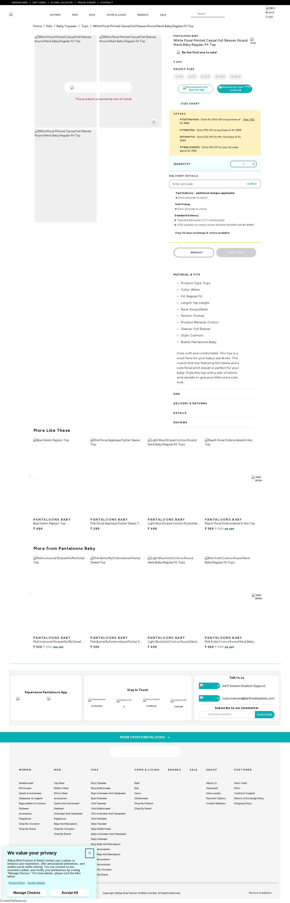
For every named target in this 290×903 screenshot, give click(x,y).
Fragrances (25, 818)
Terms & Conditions (260, 892)
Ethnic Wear (61, 793)
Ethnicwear (25, 788)
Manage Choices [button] (26, 893)
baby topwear (67, 26)
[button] (89, 853)
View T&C (249, 119)
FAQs (237, 788)
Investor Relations (216, 803)
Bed (136, 788)
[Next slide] (257, 478)
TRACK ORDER (86, 2)
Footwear (24, 808)
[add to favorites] (78, 514)
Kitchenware (141, 798)
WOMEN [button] (55, 14)
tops (85, 26)
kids (49, 26)
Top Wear (59, 783)
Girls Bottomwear (100, 808)
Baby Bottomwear (101, 828)
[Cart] (254, 13)
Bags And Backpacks (65, 823)
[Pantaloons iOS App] (30, 701)
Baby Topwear (99, 823)
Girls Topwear (98, 803)
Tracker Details (36, 882)
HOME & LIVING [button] (116, 14)
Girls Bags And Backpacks (105, 854)
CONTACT (106, 2)
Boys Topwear (98, 783)
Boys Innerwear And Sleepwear (108, 793)
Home (37, 26)
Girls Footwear (99, 818)
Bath (137, 783)
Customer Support (244, 793)
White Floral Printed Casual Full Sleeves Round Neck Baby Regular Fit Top (143, 26)
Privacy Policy (16, 882)
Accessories (25, 813)
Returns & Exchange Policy (249, 798)
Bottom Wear (61, 788)
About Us (211, 783)
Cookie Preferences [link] (13, 901)
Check (252, 183)
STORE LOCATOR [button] (62, 2)
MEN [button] (75, 14)
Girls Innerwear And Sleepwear (108, 813)
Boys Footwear (99, 798)
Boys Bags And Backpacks (105, 844)
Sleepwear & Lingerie (30, 798)
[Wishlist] (230, 14)
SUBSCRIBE (265, 714)
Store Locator (213, 793)
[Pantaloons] (17, 15)
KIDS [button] (92, 14)
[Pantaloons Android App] (61, 701)
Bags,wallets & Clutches (32, 803)
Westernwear (26, 783)
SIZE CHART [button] (190, 103)
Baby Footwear (99, 839)
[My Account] (242, 13)
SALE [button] (163, 14)
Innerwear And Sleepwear (68, 813)
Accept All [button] (70, 893)
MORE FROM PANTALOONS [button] (145, 737)
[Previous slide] (33, 478)
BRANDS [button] (143, 14)
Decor (137, 793)
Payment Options (216, 798)
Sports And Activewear (66, 803)
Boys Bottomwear (101, 788)
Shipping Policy (243, 803)
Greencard (212, 788)
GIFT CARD (39, 2)
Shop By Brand (27, 828)
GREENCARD (20, 2)
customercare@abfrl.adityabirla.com (248, 698)
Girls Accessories (100, 859)
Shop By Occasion (29, 823)
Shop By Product (143, 803)
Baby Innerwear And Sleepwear (108, 833)
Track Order (240, 783)
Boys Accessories (100, 849)
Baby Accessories (100, 864)
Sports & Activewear (30, 793)
